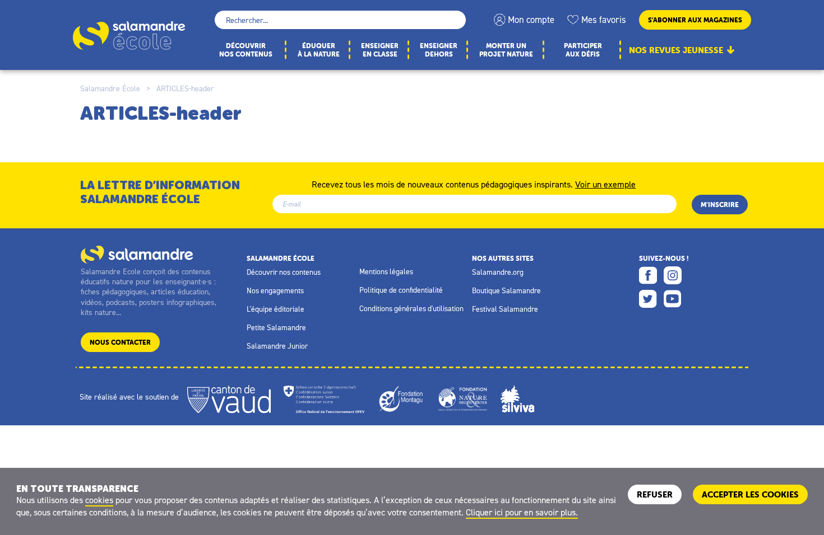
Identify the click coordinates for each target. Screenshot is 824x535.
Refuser (655, 494)
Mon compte (531, 19)
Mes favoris (603, 19)
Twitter (648, 299)
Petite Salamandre (276, 327)
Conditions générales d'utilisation (411, 308)
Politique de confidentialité (401, 289)
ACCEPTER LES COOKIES (750, 494)
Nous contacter (120, 342)
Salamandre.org (498, 272)
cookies (99, 499)
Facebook (648, 275)
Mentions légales (386, 271)
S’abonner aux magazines (695, 20)
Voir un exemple (605, 184)
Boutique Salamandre (506, 290)
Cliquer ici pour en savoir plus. (522, 512)
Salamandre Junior (277, 345)
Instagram (673, 275)
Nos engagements (275, 290)
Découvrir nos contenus (284, 272)
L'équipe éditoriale (275, 308)
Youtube (673, 299)
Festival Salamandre (505, 308)
